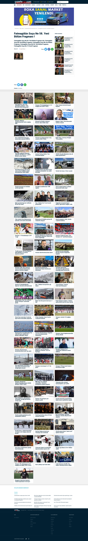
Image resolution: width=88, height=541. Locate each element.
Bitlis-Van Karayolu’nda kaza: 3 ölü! (43, 301)
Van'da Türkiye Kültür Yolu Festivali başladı (42, 154)
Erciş (52, 526)
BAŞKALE (33, 4)
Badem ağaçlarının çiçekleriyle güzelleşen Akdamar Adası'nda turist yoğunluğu (43, 236)
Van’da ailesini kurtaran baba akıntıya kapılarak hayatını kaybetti (63, 499)
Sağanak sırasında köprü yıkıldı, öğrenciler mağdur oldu (64, 203)
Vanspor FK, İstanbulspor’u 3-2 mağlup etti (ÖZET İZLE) (43, 105)
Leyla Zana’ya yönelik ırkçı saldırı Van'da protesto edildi (63, 464)
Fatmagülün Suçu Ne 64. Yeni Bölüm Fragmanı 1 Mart (68, 45)
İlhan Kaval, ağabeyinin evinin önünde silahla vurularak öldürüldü (42, 496)
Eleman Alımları (33, 517)
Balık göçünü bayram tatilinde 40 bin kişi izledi (23, 203)
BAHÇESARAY (28, 4)
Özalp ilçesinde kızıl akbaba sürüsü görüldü (22, 187)
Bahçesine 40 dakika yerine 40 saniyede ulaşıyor (43, 220)
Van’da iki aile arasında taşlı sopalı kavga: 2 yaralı (63, 495)
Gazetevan (17, 28)
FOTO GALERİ (44, 1)
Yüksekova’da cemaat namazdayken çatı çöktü (62, 383)
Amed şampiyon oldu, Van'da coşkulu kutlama (63, 220)
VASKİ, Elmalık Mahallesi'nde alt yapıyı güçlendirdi (64, 154)
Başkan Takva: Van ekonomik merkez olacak (64, 122)
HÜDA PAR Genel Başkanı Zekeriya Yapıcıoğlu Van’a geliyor (42, 506)
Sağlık (31, 521)
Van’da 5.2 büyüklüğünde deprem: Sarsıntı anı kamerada (23, 285)
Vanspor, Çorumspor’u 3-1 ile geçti (43, 366)
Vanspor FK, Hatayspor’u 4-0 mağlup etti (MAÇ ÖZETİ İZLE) (23, 464)
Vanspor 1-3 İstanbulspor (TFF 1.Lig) (23, 236)
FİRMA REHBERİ (37, 1)
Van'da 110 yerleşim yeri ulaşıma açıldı (41, 399)
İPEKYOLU (64, 4)
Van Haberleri (16, 517)
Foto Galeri (71, 517)
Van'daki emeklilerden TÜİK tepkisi (42, 187)
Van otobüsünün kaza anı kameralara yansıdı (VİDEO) (22, 138)
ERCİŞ (56, 4)
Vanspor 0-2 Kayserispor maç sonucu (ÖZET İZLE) (43, 138)
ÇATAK (42, 4)
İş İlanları (70, 521)
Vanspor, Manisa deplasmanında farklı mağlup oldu (23, 122)
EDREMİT (52, 4)
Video (70, 519)
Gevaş (52, 528)
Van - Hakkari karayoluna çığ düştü (43, 285)
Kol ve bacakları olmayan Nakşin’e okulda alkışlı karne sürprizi (63, 416)
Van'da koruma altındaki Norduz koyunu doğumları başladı (63, 253)
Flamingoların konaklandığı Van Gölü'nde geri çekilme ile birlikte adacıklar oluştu (23, 334)
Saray (52, 531)
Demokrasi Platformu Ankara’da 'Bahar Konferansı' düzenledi (43, 269)
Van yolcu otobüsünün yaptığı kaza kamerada (23, 448)
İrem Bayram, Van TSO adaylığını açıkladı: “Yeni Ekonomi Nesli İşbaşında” (22, 106)
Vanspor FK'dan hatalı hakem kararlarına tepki (63, 366)
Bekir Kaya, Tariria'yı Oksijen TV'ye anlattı (63, 138)
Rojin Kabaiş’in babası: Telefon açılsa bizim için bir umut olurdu (64, 301)
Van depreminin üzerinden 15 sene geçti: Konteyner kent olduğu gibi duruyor (23, 367)
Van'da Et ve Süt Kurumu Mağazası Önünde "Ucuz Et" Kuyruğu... (42, 350)
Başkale (52, 519)
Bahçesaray (53, 517)
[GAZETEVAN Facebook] (28, 539)
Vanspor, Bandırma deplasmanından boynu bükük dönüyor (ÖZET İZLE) (23, 383)
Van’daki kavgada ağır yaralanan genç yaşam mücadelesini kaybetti (22, 499)
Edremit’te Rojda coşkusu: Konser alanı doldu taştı (42, 122)
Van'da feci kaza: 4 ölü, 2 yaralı (64, 171)
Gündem (16, 492)
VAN (23, 4)
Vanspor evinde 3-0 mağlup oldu (63, 317)
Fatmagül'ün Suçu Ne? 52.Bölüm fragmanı (68, 66)
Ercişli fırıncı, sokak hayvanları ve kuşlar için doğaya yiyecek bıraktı (23, 432)
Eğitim (31, 526)
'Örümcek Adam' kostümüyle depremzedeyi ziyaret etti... (43, 448)
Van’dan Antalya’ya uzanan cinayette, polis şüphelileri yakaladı (42, 499)
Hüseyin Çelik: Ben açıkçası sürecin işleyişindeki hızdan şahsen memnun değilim (22, 269)
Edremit (52, 524)
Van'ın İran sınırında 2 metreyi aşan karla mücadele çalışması (23, 317)
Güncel (31, 524)
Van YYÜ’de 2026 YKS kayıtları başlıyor (61, 502)
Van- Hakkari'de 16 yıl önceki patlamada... (43, 203)
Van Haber (20, 88)
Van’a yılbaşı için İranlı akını (42, 464)
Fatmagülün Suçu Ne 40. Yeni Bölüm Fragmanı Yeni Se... (68, 71)
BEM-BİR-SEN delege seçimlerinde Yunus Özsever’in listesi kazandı (42, 503)
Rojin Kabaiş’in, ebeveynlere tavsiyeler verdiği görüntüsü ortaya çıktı (22, 399)
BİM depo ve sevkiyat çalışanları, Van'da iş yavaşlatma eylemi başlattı (42, 383)
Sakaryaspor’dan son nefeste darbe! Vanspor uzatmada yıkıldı (23, 301)
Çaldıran (52, 521)
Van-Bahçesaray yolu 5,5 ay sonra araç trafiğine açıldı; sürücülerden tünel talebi (22, 171)
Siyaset (31, 519)
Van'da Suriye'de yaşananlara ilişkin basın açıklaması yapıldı (64, 399)
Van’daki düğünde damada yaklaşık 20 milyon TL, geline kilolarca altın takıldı (23, 155)
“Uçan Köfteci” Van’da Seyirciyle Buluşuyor (62, 285)
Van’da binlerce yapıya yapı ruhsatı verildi (22, 495)
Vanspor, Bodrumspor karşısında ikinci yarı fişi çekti (23, 350)
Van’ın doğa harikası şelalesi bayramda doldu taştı (63, 187)
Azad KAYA (35, 510)
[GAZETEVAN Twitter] (26, 539)
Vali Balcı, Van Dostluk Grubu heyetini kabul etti (23, 505)
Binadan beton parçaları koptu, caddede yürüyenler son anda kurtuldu (43, 171)
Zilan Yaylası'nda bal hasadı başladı (63, 105)
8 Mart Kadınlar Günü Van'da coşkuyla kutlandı (43, 317)
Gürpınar (52, 530)
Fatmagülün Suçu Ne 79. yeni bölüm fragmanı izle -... (68, 39)
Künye (70, 524)
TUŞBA (59, 4)
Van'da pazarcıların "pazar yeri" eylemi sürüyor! (64, 432)
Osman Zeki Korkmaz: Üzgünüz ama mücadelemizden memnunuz (43, 334)
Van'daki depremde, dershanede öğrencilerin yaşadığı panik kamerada (62, 269)
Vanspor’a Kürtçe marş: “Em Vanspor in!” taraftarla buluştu (64, 236)
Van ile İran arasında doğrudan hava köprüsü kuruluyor (22, 503)
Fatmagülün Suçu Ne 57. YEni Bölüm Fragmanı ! (68, 60)
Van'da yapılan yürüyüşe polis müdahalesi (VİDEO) (23, 415)
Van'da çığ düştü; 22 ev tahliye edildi (64, 448)
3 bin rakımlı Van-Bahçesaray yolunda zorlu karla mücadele (23, 220)
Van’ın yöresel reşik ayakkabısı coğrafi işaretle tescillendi (62, 506)
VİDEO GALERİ (50, 1)
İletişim (70, 526)
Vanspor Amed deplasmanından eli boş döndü (64, 334)
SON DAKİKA (19, 4)
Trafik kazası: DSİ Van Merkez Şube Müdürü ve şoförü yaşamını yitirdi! (23, 253)
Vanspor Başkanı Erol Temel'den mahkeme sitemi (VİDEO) (63, 350)
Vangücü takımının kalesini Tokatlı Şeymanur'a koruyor (22, 481)
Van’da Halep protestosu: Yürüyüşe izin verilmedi (42, 432)
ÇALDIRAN (38, 4)
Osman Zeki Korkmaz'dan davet (44, 252)
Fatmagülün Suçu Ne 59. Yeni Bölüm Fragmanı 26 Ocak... (68, 52)
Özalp (52, 533)
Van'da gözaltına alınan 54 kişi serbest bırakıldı (43, 415)
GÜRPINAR (47, 4)
